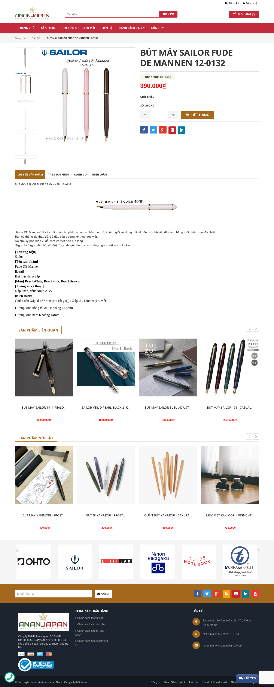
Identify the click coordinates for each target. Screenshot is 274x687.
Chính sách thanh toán (90, 618)
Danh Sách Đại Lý (174, 682)
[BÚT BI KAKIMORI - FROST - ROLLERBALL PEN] (106, 475)
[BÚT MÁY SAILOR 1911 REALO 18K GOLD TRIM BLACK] (44, 367)
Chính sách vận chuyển (91, 624)
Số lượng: (147, 105)
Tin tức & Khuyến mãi (214, 682)
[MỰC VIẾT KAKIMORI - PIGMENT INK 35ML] (230, 475)
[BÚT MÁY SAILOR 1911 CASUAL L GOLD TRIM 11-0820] (230, 367)
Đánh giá (80, 174)
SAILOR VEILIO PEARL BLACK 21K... (106, 407)
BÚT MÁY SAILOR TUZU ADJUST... (168, 407)
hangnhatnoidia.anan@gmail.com (222, 645)
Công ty (155, 682)
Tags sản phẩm (58, 174)
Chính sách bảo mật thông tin (91, 643)
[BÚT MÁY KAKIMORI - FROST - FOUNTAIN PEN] (44, 475)
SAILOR (36, 38)
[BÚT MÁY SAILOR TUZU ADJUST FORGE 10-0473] (168, 367)
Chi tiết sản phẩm (30, 174)
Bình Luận (99, 174)
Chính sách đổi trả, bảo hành (89, 633)
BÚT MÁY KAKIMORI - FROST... (44, 515)
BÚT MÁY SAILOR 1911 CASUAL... (230, 407)
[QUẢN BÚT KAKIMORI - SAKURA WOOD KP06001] (168, 475)
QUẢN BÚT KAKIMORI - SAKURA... (168, 515)
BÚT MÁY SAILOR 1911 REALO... (44, 407)
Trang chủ (20, 38)
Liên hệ (193, 682)
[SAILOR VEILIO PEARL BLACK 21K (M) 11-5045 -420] (106, 367)
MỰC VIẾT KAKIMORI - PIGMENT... (230, 515)
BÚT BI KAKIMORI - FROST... (106, 515)
